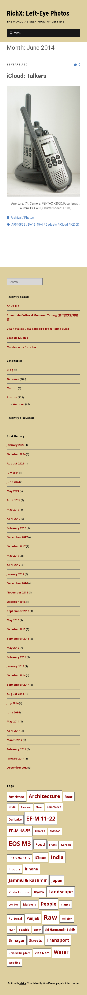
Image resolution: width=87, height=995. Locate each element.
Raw (50, 917)
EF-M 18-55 (20, 831)
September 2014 (18, 684)
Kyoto (39, 892)
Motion (12, 388)
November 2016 (17, 592)
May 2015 (13, 648)
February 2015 (16, 657)
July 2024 (12, 473)
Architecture (44, 796)
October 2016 (16, 602)
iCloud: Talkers (26, 75)
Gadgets (51, 224)
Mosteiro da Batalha (21, 347)
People (48, 904)
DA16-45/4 (35, 224)
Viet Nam (42, 953)
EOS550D (55, 831)
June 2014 (13, 712)
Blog (10, 370)
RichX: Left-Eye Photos (38, 13)
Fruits (53, 844)
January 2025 (15, 445)
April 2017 (13, 565)
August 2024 (15, 463)
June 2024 (13, 482)
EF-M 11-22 (40, 818)
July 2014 (12, 703)
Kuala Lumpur (19, 892)
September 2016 (18, 611)
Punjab (32, 918)
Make (22, 983)
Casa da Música (17, 338)
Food (40, 844)
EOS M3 (20, 843)
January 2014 (15, 758)
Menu (17, 33)
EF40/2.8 (40, 831)
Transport (57, 940)
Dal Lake (15, 819)
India (57, 857)
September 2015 (18, 638)
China (39, 807)
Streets (35, 940)
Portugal (15, 919)
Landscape (60, 892)
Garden (66, 845)
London (14, 904)
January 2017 (15, 574)
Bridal (12, 807)
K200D (75, 224)
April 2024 (13, 500)
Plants (65, 904)
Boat (69, 796)
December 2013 (17, 767)
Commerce (54, 807)
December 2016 (17, 583)
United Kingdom (19, 953)
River (12, 929)
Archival (16, 217)
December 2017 (17, 537)
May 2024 (13, 491)
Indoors (14, 869)
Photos (29, 217)
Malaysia (29, 904)
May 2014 (13, 721)
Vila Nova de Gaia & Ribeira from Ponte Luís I (38, 329)
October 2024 (16, 454)
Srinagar (17, 940)
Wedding (14, 962)
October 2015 (16, 629)
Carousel (26, 807)
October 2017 (16, 546)
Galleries (13, 379)
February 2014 (16, 749)
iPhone (31, 868)
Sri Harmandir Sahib (60, 929)
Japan (56, 880)
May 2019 (13, 509)
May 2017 (13, 555)
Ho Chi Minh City (19, 858)
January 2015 (15, 666)
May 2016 (13, 620)
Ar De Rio (13, 306)
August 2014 (15, 694)
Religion (66, 918)
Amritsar (16, 796)
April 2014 (13, 731)
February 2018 (16, 528)
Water (61, 952)
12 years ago (17, 64)
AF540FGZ (18, 224)
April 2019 (13, 519)
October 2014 (16, 675)
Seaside (24, 929)
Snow (37, 929)
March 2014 (14, 740)
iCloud (64, 224)
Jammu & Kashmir (28, 880)
